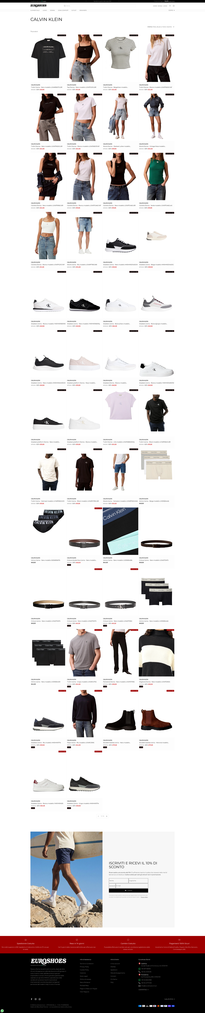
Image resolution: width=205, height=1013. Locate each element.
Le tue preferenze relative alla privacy (60, 1007)
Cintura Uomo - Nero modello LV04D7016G (117, 621)
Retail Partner (44, 1007)
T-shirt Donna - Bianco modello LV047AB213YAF (83, 146)
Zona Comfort (63, 10)
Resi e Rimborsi (85, 982)
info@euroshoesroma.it (149, 986)
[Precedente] (85, 1)
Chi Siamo (114, 979)
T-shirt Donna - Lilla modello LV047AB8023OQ (118, 442)
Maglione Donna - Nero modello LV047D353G (154, 682)
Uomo (165, 6)
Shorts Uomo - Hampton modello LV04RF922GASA (120, 501)
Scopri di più (172, 1)
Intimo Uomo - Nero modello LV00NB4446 (153, 621)
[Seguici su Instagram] (36, 999)
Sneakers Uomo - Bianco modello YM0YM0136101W (48, 324)
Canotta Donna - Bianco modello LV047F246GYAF (84, 205)
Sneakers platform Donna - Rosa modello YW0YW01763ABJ (81, 383)
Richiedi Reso (84, 985)
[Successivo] (119, 1)
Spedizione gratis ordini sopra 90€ (102, 1)
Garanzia (83, 973)
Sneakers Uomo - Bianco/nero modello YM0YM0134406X (116, 324)
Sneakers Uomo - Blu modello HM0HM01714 (46, 742)
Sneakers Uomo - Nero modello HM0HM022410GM (48, 383)
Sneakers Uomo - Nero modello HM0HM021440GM (120, 264)
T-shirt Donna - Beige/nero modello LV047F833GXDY (115, 87)
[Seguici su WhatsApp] (40, 999)
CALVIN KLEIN (35, 85)
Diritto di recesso (85, 979)
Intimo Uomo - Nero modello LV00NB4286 (117, 560)
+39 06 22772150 (146, 983)
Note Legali (84, 976)
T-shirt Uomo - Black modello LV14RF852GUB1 (155, 442)
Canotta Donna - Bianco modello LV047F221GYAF (48, 264)
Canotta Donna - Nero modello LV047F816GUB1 (47, 205)
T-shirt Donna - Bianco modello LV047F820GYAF (155, 87)
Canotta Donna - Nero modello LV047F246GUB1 (119, 205)
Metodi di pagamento (118, 973)
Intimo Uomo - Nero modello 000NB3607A (45, 560)
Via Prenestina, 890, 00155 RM (150, 977)
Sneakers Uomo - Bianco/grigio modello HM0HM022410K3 (152, 324)
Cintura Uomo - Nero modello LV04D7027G (81, 621)
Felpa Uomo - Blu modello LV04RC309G (80, 742)
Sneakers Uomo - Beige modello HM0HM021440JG (156, 264)
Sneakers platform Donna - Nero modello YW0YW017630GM (45, 442)
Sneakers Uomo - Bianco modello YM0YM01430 (47, 803)
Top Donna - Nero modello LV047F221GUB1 (81, 87)
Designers (83, 10)
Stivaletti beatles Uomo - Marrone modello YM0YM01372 (153, 743)
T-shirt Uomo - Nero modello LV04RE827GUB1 (46, 87)
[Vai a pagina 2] (107, 816)
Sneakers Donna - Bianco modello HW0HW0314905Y (114, 383)
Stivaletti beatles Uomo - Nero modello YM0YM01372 (116, 743)
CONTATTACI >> (144, 989)
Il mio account (115, 963)
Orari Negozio (84, 992)
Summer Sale (34, 10)
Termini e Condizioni (86, 963)
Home (155, 6)
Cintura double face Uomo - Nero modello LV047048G (81, 560)
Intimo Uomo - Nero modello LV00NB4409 (45, 682)
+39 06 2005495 (146, 972)
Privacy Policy (144, 897)
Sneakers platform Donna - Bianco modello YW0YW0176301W (82, 442)
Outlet (74, 10)
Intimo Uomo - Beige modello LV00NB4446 (154, 501)
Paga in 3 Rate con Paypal (88, 988)
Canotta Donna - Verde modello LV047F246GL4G (155, 205)
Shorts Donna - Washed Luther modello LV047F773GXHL (116, 146)
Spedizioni (114, 970)
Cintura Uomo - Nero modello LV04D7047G (154, 560)
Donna (160, 6)
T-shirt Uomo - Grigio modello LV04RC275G (82, 682)
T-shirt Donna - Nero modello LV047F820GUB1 (46, 146)
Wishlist (113, 967)
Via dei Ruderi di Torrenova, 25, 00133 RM (154, 966)
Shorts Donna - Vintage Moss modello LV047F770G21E (152, 146)
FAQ (112, 982)
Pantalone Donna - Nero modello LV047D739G (119, 682)
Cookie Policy (84, 970)
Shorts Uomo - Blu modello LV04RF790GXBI (82, 264)
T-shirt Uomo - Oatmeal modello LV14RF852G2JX (47, 501)
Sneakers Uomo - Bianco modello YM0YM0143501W (156, 383)
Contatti (113, 976)
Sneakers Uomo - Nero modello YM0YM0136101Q (83, 324)
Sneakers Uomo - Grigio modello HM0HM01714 (83, 803)
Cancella (132, 6)
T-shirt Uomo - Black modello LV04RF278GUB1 (83, 501)
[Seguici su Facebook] (31, 999)
